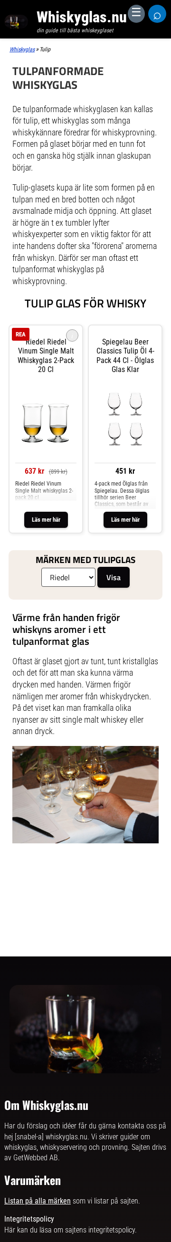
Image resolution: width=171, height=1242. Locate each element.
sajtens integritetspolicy (100, 1229)
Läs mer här (46, 519)
